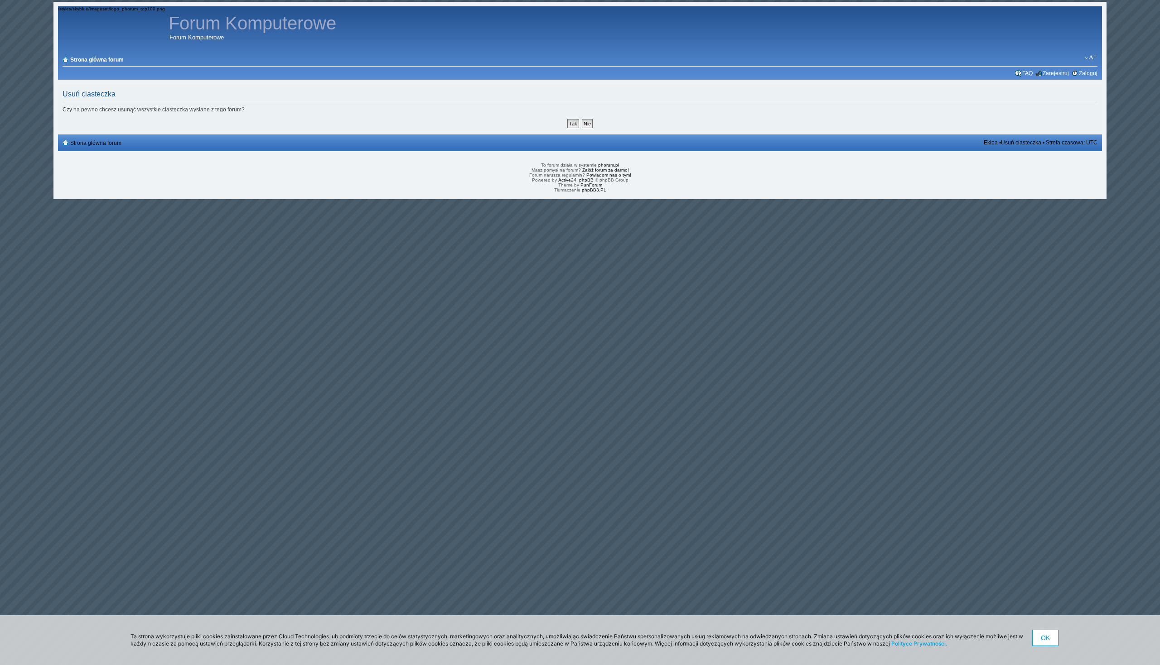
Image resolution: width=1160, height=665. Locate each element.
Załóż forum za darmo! (605, 169)
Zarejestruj (1056, 73)
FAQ (1027, 73)
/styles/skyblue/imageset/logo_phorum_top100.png (111, 8)
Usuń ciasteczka (1021, 142)
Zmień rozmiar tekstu (1090, 57)
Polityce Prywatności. (919, 643)
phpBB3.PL (594, 189)
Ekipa (991, 142)
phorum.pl (608, 165)
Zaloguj (1088, 73)
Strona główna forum (97, 60)
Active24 (567, 179)
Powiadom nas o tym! (608, 174)
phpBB (586, 179)
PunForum (591, 184)
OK (1045, 637)
